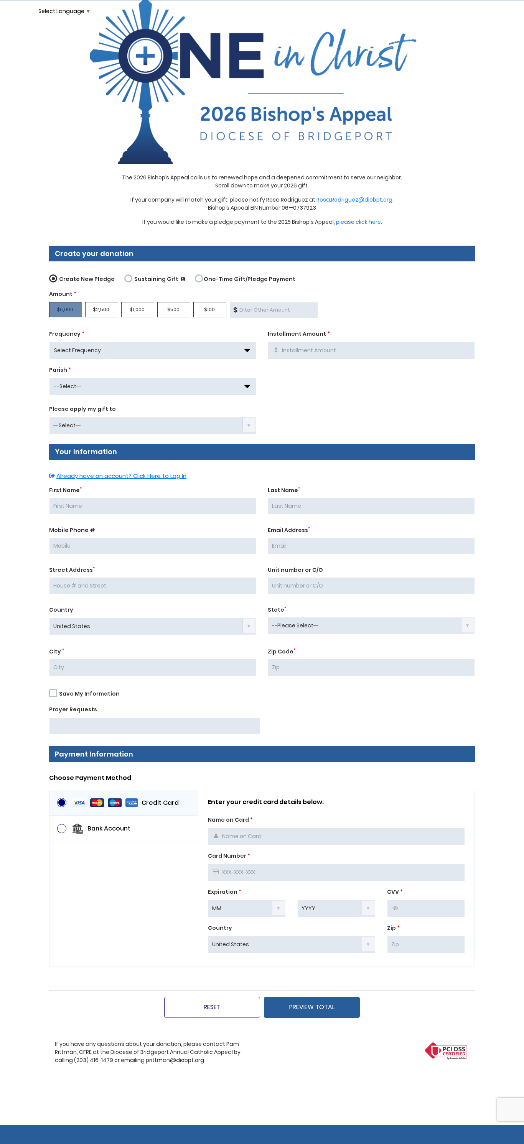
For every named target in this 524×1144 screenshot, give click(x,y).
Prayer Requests (73, 709)
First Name (65, 490)
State (277, 610)
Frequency (66, 334)
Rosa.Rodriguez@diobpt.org (354, 200)
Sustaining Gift (156, 279)
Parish (60, 370)
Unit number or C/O (295, 570)
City (56, 651)
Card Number (229, 856)
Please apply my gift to (82, 409)
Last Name (284, 490)
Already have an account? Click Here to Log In (121, 476)
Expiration (224, 892)
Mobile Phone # (72, 530)
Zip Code (281, 651)
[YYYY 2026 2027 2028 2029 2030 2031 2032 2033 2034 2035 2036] (336, 908)
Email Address (289, 530)
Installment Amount (299, 334)
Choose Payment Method (90, 778)
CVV (395, 892)
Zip (393, 928)
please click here (358, 222)
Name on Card (230, 820)
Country (61, 610)
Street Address (72, 570)
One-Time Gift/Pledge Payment (249, 279)
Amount (62, 294)
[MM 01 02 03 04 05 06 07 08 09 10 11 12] (247, 908)
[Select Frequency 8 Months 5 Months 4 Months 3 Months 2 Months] (152, 350)
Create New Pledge (86, 279)
